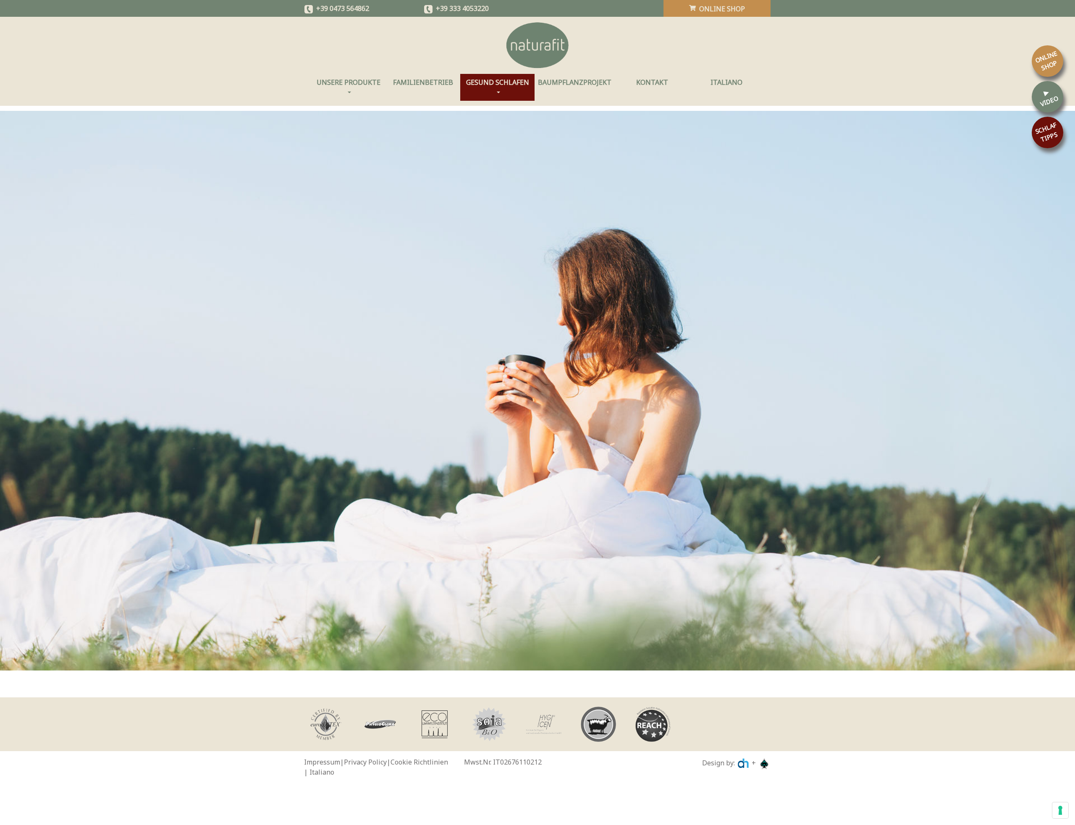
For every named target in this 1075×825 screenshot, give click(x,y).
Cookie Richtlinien (419, 762)
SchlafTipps (1046, 131)
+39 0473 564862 (342, 8)
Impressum (322, 762)
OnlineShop (1046, 60)
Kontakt (652, 82)
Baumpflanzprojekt (574, 82)
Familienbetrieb (423, 82)
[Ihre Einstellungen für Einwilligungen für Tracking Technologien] (1060, 810)
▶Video (1049, 98)
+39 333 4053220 (462, 8)
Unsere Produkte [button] (351, 82)
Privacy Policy (365, 762)
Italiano (726, 82)
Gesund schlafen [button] (500, 82)
